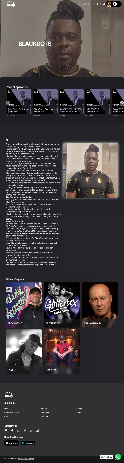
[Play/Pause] (115, 4)
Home (6, 409)
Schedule (80, 409)
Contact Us (9, 416)
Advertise (44, 412)
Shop (78, 412)
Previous (8, 103)
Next (122, 103)
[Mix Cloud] (94, 4)
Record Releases (11, 412)
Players (43, 409)
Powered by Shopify (26, 459)
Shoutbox (44, 416)
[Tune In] (104, 4)
